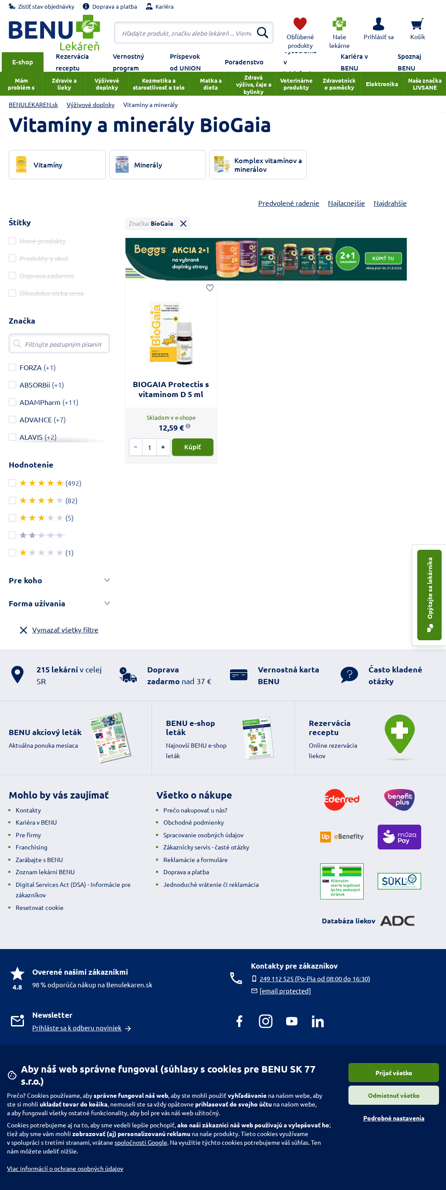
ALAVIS (31, 436)
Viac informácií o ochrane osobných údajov (65, 1168)
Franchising (31, 847)
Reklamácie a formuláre (195, 859)
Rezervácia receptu (72, 62)
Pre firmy (28, 835)
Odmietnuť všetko (394, 1095)
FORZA (31, 367)
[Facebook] (239, 1021)
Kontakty (28, 810)
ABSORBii (35, 384)
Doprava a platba (186, 872)
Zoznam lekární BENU (45, 872)
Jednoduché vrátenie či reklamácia (211, 884)
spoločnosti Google (141, 1142)
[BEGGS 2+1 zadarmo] (266, 259)
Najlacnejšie (346, 202)
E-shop (22, 61)
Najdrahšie (390, 202)
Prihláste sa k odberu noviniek (77, 1027)
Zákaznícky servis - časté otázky (206, 847)
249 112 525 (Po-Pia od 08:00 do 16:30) (315, 978)
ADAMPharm (40, 402)
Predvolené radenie (288, 202)
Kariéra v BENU (354, 62)
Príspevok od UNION (185, 62)
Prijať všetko (393, 1072)
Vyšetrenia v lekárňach (300, 62)
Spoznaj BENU (409, 62)
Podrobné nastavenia (394, 1118)
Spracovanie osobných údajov (203, 835)
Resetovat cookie (40, 907)
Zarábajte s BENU (39, 859)
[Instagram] (265, 1021)
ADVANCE (36, 419)
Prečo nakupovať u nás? (195, 810)
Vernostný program (128, 62)
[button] (378, 32)
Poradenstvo (244, 61)
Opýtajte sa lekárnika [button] (429, 588)
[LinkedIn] (318, 1021)
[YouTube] (292, 1021)
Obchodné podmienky (193, 822)
